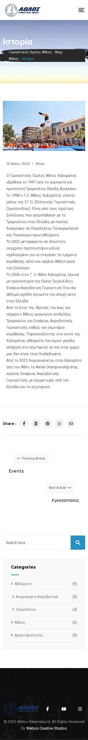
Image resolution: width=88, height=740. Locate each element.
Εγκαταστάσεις (65, 500)
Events (16, 471)
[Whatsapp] (59, 423)
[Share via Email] (71, 423)
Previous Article (33, 458)
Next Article (57, 487)
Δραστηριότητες (29, 635)
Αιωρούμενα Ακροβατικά (37, 596)
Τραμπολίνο (26, 609)
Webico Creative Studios (46, 728)
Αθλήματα (23, 584)
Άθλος (40, 164)
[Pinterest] (47, 423)
